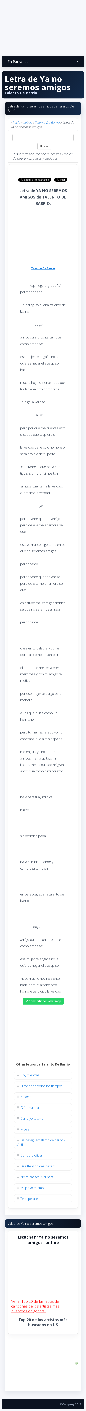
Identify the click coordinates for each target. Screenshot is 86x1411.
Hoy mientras (29, 1075)
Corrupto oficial (31, 1155)
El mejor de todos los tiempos (41, 1086)
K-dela (24, 1129)
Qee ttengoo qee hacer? (37, 1166)
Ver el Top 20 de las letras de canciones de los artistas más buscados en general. (35, 1306)
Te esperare (29, 1198)
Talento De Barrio (47, 122)
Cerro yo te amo (32, 1118)
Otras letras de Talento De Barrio (43, 1064)
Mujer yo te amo (32, 1188)
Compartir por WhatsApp (44, 1001)
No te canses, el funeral (37, 1177)
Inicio (16, 122)
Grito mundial (29, 1107)
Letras (27, 122)
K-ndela (25, 1097)
